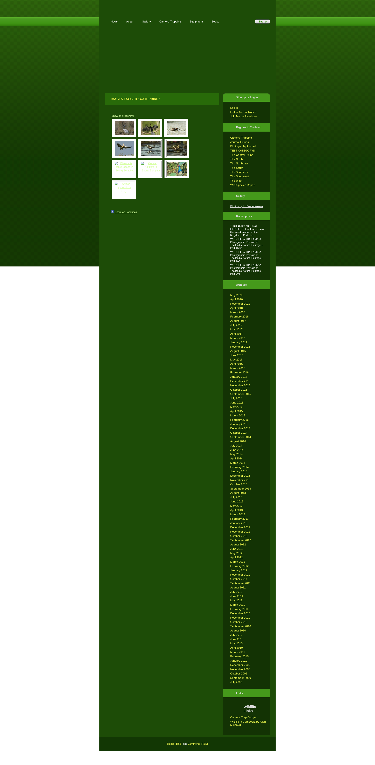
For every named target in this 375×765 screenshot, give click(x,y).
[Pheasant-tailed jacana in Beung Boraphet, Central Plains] (150, 148)
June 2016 (236, 355)
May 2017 (236, 329)
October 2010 (238, 621)
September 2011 (240, 583)
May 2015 (236, 406)
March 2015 (237, 415)
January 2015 (238, 424)
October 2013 (238, 484)
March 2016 (237, 368)
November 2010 (240, 617)
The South (236, 167)
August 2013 (238, 492)
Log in (234, 107)
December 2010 (240, 613)
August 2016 (238, 350)
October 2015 (238, 389)
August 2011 (238, 587)
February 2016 (239, 372)
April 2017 (236, 333)
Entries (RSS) (174, 743)
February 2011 (239, 609)
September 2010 (240, 626)
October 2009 (238, 673)
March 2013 (237, 514)
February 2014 (239, 467)
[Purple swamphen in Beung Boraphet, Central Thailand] (176, 169)
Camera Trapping (241, 137)
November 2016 (240, 346)
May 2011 (236, 600)
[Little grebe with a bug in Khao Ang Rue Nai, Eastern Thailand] (176, 128)
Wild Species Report (242, 185)
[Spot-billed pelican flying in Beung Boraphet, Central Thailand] (124, 148)
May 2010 (236, 643)
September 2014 (240, 437)
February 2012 (239, 566)
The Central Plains (241, 154)
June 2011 (236, 596)
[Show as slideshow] (122, 115)
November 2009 (240, 669)
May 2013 (236, 505)
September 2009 (240, 677)
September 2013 (240, 488)
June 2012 (236, 548)
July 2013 (236, 497)
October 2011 (238, 578)
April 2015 (236, 411)
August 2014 (238, 441)
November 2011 (240, 574)
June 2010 (236, 639)
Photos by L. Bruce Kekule (246, 206)
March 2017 (237, 338)
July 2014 (236, 445)
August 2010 (238, 630)
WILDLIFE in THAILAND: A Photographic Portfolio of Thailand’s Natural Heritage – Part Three (246, 243)
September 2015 (240, 394)
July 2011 (236, 591)
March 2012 (237, 561)
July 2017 (236, 325)
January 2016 (238, 376)
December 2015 (240, 381)
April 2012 (236, 557)
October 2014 (238, 432)
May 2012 (236, 553)
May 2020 (236, 295)
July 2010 (236, 634)
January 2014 (238, 471)
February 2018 (239, 316)
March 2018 (237, 312)
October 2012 (238, 535)
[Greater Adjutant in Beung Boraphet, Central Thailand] (150, 169)
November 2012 (240, 531)
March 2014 (237, 462)
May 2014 (236, 454)
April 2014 (236, 458)
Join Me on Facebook (243, 116)
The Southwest (239, 176)
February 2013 (239, 518)
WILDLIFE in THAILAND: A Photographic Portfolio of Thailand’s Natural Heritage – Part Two (246, 256)
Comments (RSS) (198, 743)
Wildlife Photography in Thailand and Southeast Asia (147, 6)
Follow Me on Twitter (243, 112)
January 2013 (238, 523)
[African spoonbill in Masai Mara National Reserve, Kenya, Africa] (124, 189)
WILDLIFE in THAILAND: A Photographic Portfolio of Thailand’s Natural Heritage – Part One (246, 269)
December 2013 (240, 475)
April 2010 (236, 647)
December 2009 (240, 664)
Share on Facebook (126, 212)
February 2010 (239, 656)
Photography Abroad (243, 146)
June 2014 (236, 449)
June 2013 (236, 501)
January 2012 (238, 570)
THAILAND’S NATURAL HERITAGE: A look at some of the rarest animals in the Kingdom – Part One (247, 231)
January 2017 (238, 342)
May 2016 (236, 359)
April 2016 (236, 363)
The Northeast (239, 163)
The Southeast (239, 172)
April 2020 (236, 299)
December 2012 (240, 527)
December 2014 (240, 428)
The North (236, 159)
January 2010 (238, 660)
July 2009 (236, 682)
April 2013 (236, 510)
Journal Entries (239, 141)
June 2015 (236, 402)
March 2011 (237, 604)
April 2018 (236, 307)
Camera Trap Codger (243, 717)
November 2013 (240, 480)
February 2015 (239, 419)
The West (236, 180)
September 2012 (240, 540)
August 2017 (238, 320)
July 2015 (236, 398)
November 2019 (240, 303)
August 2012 (238, 544)
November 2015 (240, 385)
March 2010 (237, 652)
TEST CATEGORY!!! (242, 150)
